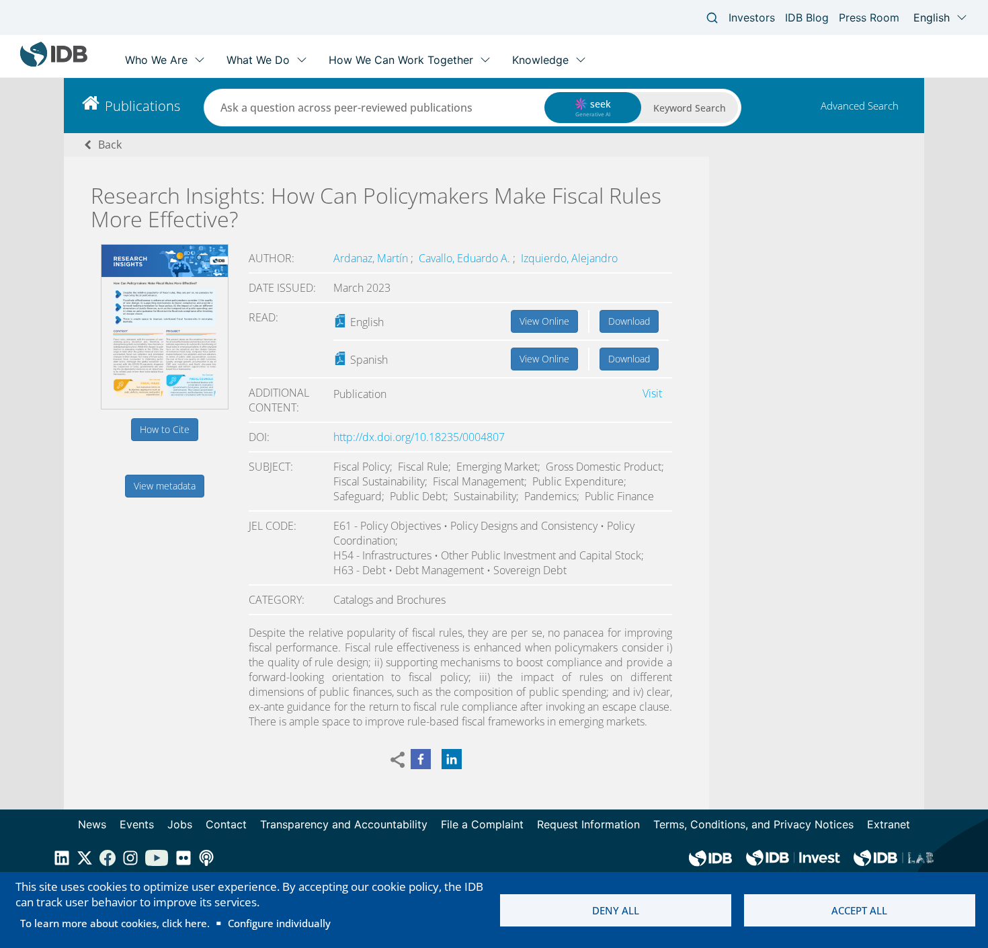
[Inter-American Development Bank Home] (53, 63)
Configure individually (279, 923)
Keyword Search (689, 108)
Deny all (615, 910)
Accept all (859, 910)
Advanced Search (860, 105)
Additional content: (279, 400)
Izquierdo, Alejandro (569, 258)
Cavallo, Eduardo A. (466, 258)
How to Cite (165, 429)
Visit (652, 393)
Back (110, 144)
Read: (263, 317)
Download (629, 321)
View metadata (165, 485)
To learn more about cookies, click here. (115, 923)
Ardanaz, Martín (372, 258)
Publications (142, 106)
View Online (544, 321)
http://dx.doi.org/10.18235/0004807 (419, 437)
